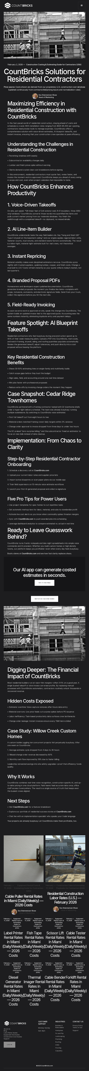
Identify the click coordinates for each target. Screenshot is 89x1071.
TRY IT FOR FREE (44, 583)
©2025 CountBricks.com (44, 1066)
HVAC (57, 1045)
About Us (7, 1029)
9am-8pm (41, 1031)
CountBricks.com (41, 470)
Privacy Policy (78, 1025)
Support (6, 1039)
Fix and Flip (59, 1033)
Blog (5, 1031)
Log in (9, 1044)
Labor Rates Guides (10, 1033)
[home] (19, 5)
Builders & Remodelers (59, 1026)
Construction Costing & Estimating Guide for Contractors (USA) (53, 64)
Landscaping (60, 1036)
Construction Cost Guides (13, 1037)
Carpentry (58, 1051)
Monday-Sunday (44, 1028)
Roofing (58, 1042)
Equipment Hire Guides (12, 1035)
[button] (81, 5)
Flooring (58, 1048)
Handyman (59, 1030)
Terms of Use (77, 1027)
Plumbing (58, 1039)
